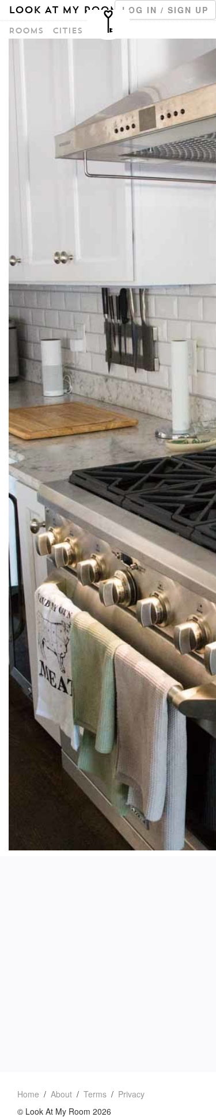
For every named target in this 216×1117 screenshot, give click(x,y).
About (61, 1094)
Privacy (131, 1094)
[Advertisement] (108, 964)
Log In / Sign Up (165, 10)
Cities (67, 30)
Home (28, 1094)
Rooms (26, 30)
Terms (95, 1094)
